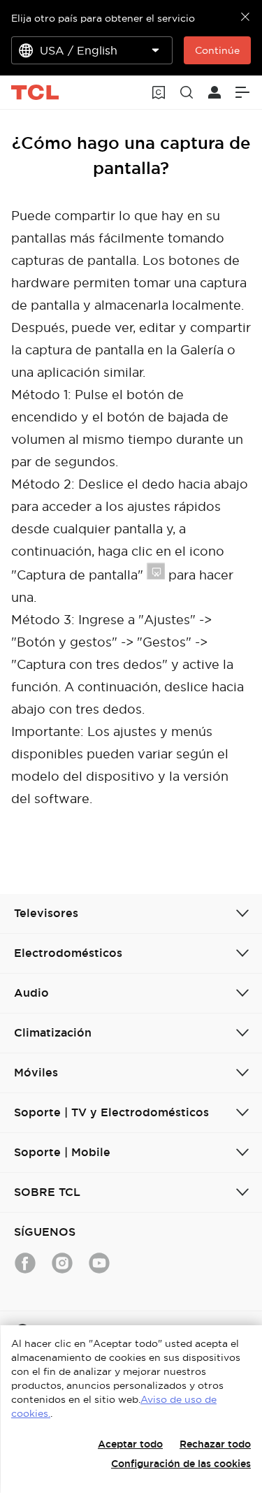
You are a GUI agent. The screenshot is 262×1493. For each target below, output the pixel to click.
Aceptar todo (130, 1444)
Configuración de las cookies (181, 1463)
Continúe (217, 50)
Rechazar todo (215, 1444)
